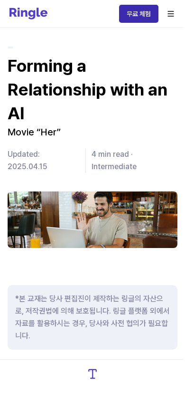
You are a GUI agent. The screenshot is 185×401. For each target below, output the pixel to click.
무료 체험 (139, 14)
